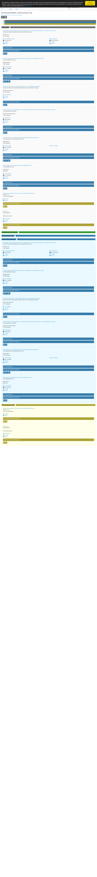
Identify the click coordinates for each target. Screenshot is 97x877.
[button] (2, 17)
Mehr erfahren (27, 6)
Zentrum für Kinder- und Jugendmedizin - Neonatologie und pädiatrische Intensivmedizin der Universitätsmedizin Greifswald (29, 109)
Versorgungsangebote (7, 47)
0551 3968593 (7, 94)
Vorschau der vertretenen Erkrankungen (11, 203)
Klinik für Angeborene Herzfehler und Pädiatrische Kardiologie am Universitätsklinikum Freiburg (23, 58)
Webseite (6, 42)
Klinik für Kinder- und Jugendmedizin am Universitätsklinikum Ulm (17, 165)
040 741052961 (7, 145)
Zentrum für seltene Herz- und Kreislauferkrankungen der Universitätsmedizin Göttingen (21, 86)
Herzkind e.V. (6, 211)
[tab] (4, 20)
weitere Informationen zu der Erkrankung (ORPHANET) (12, 15)
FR (18, 9)
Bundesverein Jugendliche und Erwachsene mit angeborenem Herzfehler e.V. (19, 193)
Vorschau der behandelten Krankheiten (11, 50)
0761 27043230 (7, 66)
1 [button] (9, 81)
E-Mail (6, 43)
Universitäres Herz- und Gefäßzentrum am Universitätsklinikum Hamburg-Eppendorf (21, 137)
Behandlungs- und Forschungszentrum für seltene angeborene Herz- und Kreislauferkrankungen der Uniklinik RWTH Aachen (29, 30)
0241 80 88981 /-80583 (9, 38)
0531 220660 (7, 218)
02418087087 (54, 38)
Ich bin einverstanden (90, 3)
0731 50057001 (7, 173)
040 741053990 (54, 145)
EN (12, 9)
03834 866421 (7, 117)
